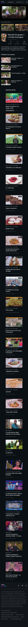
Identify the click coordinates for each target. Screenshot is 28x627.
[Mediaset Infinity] (3, 2)
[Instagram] (22, 585)
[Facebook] (18, 585)
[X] (26, 585)
